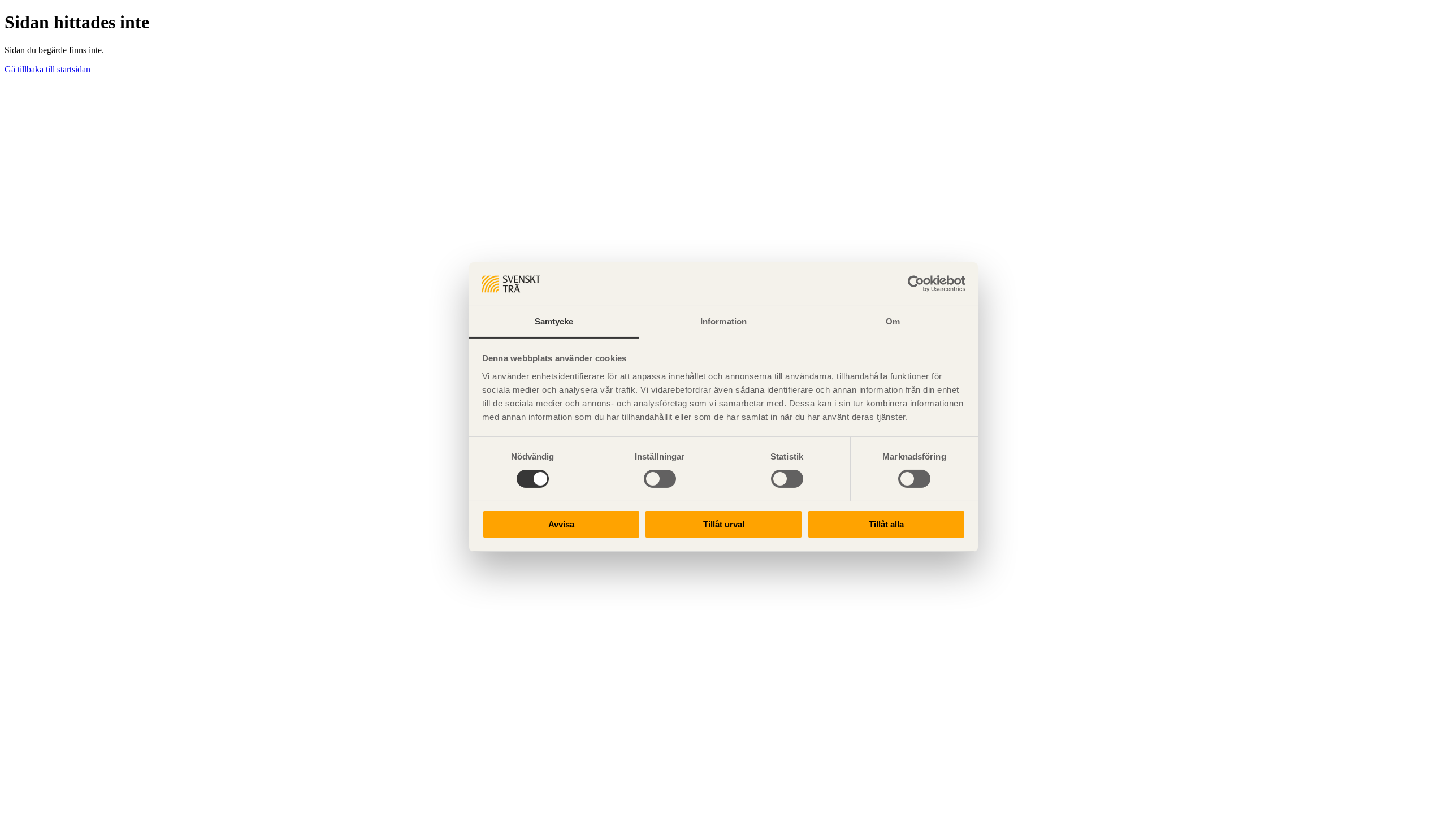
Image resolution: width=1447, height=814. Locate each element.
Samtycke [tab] (554, 321)
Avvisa (561, 524)
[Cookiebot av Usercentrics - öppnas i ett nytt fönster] (916, 283)
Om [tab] (893, 321)
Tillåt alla (886, 524)
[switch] (660, 479)
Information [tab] (723, 321)
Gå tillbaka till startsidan (47, 69)
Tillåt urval (723, 524)
